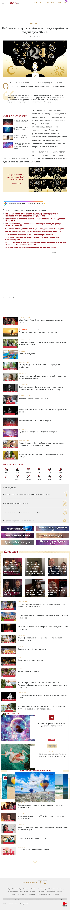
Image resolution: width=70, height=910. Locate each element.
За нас (13, 894)
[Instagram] (45, 882)
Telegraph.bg (24, 891)
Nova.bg (33, 889)
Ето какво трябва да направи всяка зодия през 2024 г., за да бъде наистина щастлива (33, 224)
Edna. (14, 2)
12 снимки (14, 184)
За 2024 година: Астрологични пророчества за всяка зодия (30, 247)
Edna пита (11, 551)
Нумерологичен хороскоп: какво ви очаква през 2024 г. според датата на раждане (35, 219)
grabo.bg (22, 351)
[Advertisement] (29, 271)
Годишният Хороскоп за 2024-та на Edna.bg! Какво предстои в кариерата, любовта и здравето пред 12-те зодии (31, 215)
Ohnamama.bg (16, 889)
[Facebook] (40, 882)
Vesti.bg (25, 889)
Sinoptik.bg (61, 889)
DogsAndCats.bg (13, 891)
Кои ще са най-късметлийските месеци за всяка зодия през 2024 (33, 231)
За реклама (31, 894)
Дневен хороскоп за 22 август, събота (15, 503)
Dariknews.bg (42, 889)
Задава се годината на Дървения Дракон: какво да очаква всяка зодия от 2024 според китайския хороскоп (35, 243)
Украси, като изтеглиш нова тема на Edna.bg (35, 770)
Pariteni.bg (41, 891)
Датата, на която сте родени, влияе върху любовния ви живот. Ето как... (27, 494)
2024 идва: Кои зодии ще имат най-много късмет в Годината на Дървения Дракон (32, 238)
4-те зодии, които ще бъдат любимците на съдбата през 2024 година (34, 228)
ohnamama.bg (33, 329)
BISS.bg (59, 891)
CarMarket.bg (51, 891)
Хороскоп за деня (13, 464)
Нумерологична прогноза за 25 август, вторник (18, 521)
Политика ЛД (22, 894)
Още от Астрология (15, 115)
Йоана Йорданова (13, 714)
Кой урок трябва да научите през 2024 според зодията (16, 177)
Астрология (35, 23)
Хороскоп (50, 3)
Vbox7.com (51, 889)
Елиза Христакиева (15, 298)
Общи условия (24, 904)
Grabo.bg (33, 891)
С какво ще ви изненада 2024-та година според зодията (29, 234)
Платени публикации (44, 894)
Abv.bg (8, 889)
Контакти (56, 894)
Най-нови (37, 3)
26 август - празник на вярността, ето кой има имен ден (21, 512)
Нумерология (63, 3)
